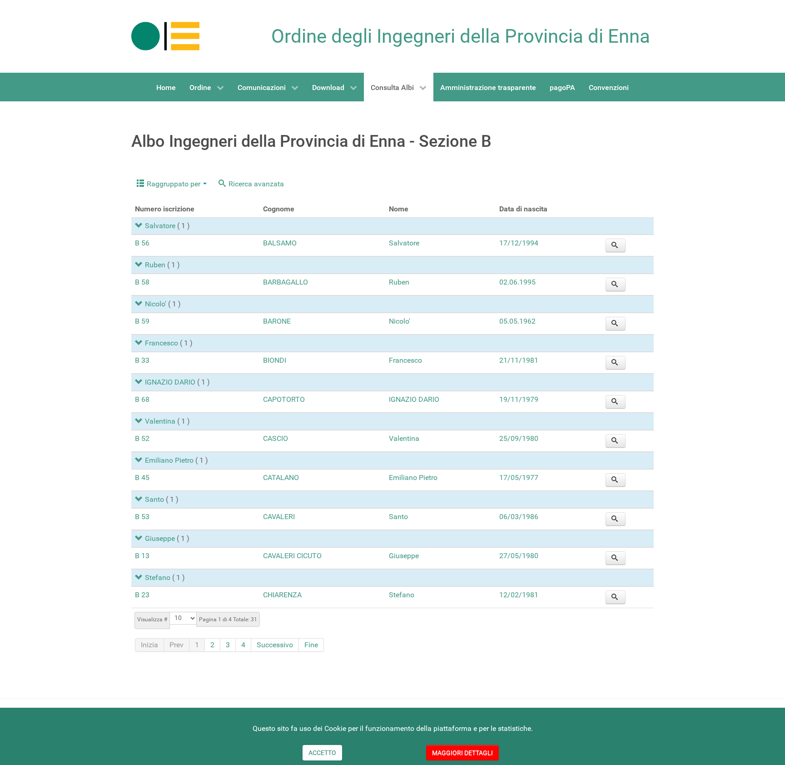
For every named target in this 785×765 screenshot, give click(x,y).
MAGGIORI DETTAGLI (462, 752)
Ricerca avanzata (255, 184)
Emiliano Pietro (169, 460)
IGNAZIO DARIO (170, 382)
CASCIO (275, 438)
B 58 (142, 282)
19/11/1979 (518, 399)
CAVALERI (279, 516)
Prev (176, 644)
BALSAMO (280, 243)
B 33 (142, 360)
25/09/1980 (518, 438)
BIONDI (274, 360)
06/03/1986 (518, 516)
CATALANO (281, 477)
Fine (311, 644)
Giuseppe (160, 538)
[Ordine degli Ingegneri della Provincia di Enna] (165, 35)
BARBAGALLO (285, 282)
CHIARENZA (282, 594)
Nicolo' (155, 304)
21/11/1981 (518, 360)
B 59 (142, 321)
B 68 (142, 399)
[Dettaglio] (616, 245)
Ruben (155, 264)
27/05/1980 (518, 555)
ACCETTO (322, 752)
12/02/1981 (518, 594)
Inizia (149, 644)
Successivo (275, 644)
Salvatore (160, 225)
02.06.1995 (517, 282)
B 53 (142, 516)
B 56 (142, 243)
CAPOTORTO (284, 399)
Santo (154, 499)
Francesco (161, 343)
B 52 (142, 438)
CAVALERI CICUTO (292, 555)
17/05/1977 (518, 477)
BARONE (277, 321)
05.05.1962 (517, 321)
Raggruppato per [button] (173, 184)
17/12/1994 (518, 243)
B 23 (142, 594)
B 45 (142, 477)
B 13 (142, 555)
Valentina (160, 421)
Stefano (157, 577)
